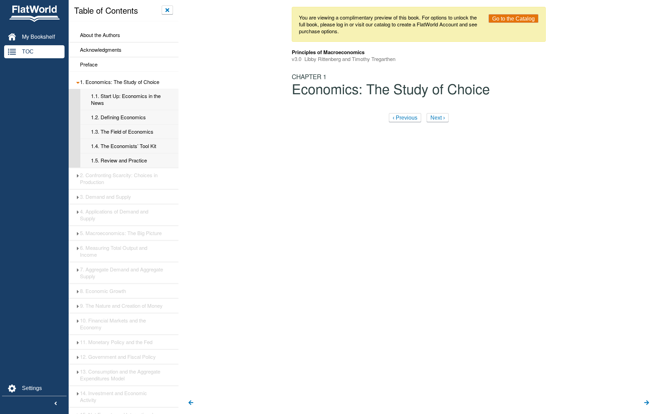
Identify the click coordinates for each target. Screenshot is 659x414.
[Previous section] (191, 403)
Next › (437, 118)
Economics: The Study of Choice (119, 81)
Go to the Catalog (513, 19)
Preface (88, 64)
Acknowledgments (101, 49)
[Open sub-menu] (78, 81)
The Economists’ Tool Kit (123, 146)
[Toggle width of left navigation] (55, 403)
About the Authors (100, 35)
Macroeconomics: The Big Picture (121, 233)
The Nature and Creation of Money (121, 305)
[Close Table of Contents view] (167, 9)
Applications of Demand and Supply (114, 215)
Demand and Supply (105, 196)
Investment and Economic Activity (113, 396)
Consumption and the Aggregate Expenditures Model (120, 375)
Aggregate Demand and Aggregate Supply (121, 273)
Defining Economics (118, 117)
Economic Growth (103, 291)
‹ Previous (405, 118)
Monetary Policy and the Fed (116, 342)
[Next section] (647, 403)
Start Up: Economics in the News (126, 99)
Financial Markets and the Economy (113, 324)
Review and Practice (119, 160)
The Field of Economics (122, 131)
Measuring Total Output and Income (113, 251)
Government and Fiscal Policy (118, 356)
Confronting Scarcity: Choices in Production (119, 178)
